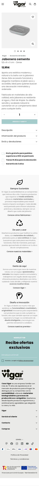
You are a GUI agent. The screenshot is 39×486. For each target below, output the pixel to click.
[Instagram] (17, 443)
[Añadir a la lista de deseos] (32, 16)
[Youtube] (27, 443)
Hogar (4, 56)
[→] (34, 355)
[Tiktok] (32, 443)
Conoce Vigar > (19, 288)
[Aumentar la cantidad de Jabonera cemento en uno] (34, 114)
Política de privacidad (26, 361)
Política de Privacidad (19, 455)
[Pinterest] (6, 443)
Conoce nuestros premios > (19, 326)
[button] (34, 4)
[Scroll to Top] (35, 474)
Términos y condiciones (19, 459)
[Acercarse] (32, 43)
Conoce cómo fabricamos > (19, 215)
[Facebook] (11, 443)
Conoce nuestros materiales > (19, 251)
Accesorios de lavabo (18, 56)
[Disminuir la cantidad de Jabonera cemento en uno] (4, 114)
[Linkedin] (22, 443)
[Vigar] (19, 4)
